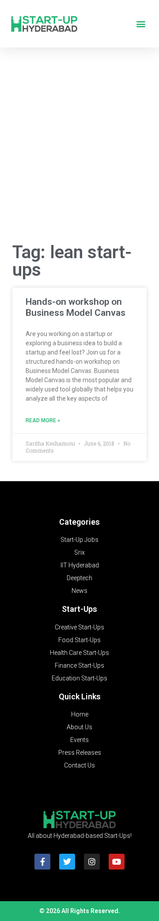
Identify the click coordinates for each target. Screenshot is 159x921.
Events (79, 739)
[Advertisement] (79, 147)
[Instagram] (92, 862)
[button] (140, 24)
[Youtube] (117, 862)
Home (79, 714)
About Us (79, 727)
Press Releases (79, 752)
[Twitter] (67, 862)
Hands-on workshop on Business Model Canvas (75, 307)
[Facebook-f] (42, 862)
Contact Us (79, 765)
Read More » (43, 420)
